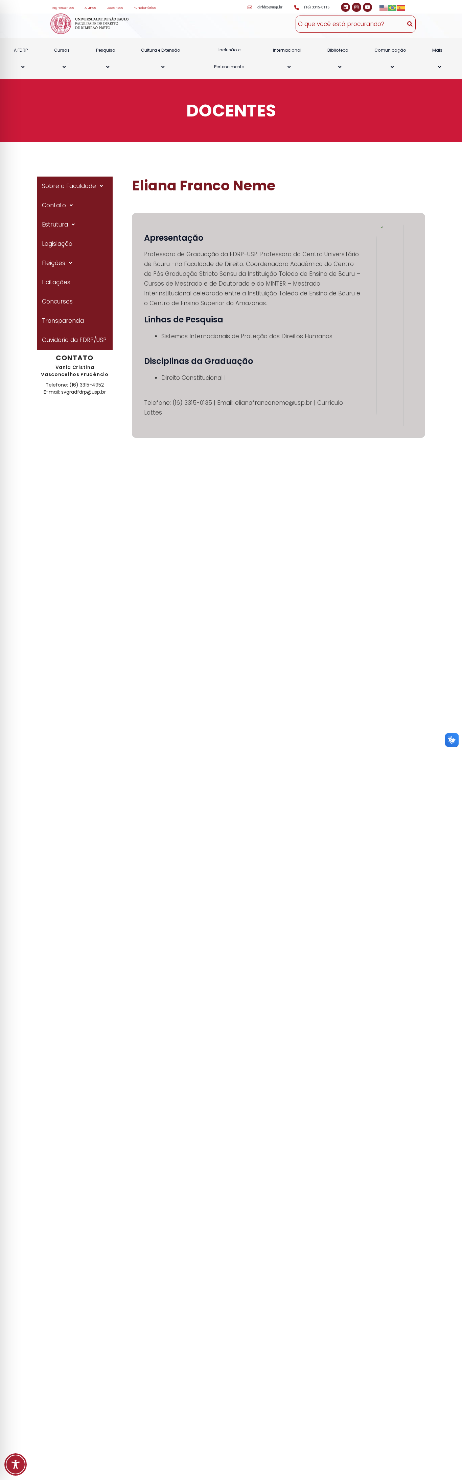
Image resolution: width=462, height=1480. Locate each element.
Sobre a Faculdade (69, 186)
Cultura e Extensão (160, 50)
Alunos (90, 7)
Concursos (57, 301)
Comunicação (390, 50)
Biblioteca (337, 50)
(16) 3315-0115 (316, 7)
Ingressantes (63, 7)
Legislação (57, 244)
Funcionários (145, 7)
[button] (30, 50)
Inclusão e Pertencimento (229, 58)
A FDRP (21, 50)
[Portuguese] (392, 7)
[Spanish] (401, 7)
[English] (383, 7)
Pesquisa (105, 50)
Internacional (287, 50)
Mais (437, 50)
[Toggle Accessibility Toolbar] (15, 1464)
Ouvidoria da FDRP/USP (74, 340)
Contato (54, 205)
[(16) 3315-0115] (296, 7)
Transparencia (63, 321)
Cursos (62, 50)
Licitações (56, 282)
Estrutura (55, 224)
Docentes (115, 7)
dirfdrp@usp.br (269, 7)
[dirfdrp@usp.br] (250, 7)
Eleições (53, 263)
